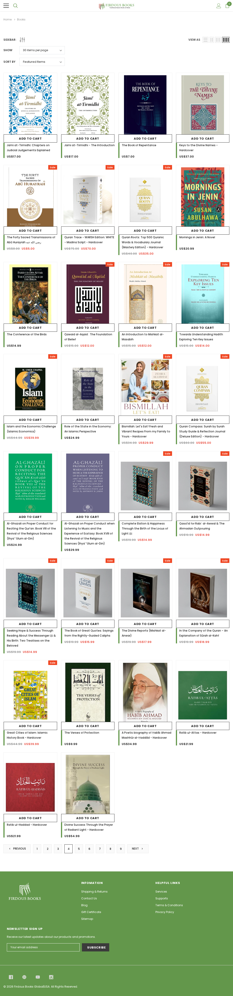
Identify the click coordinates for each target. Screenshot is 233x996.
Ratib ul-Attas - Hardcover (197, 733)
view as (194, 40)
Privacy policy (164, 912)
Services (161, 891)
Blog (84, 905)
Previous (19, 848)
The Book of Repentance (139, 145)
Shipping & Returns (94, 891)
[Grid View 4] (226, 40)
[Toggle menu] (6, 5)
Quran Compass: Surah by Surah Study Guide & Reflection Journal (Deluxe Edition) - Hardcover (202, 431)
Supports (161, 898)
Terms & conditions (169, 905)
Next (135, 848)
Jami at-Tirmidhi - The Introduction (89, 145)
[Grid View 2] (212, 40)
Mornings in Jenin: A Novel (197, 237)
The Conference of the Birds (27, 334)
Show (7, 50)
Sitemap (87, 919)
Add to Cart (30, 138)
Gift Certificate (91, 912)
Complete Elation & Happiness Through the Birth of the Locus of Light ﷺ (145, 528)
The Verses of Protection (81, 733)
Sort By (9, 62)
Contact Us (89, 898)
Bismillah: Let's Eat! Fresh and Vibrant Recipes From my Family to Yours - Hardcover (146, 431)
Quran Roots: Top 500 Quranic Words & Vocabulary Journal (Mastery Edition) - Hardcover (143, 242)
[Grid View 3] (218, 40)
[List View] (205, 40)
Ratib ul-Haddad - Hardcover (27, 825)
